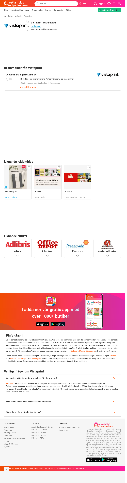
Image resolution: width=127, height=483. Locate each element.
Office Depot (22, 358)
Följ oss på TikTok (38, 438)
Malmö (82, 351)
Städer (69, 10)
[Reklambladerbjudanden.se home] (16, 4)
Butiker (48, 10)
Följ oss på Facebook (39, 430)
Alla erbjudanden (10, 433)
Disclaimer (51, 468)
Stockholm (90, 351)
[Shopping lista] (119, 4)
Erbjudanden (37, 10)
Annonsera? (8, 430)
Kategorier (58, 10)
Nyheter (6, 447)
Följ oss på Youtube (39, 435)
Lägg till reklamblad (11, 444)
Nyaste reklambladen (20, 10)
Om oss (7, 441)
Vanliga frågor (9, 427)
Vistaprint (18, 16)
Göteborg (75, 351)
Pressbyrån (36, 358)
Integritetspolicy (68, 468)
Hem (6, 10)
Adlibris (13, 358)
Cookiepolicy (79, 468)
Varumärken (8, 436)
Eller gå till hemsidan (28, 87)
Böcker (113, 356)
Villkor (58, 468)
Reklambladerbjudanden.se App (15, 438)
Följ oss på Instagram (39, 432)
